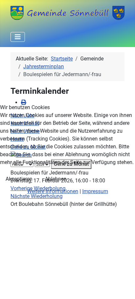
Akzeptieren (19, 179)
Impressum (95, 191)
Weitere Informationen (52, 191)
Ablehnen (56, 179)
